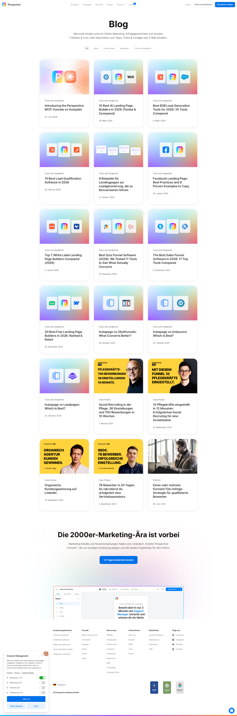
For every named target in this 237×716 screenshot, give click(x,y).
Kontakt (131, 640)
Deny (36, 706)
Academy (110, 649)
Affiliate (110, 635)
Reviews (99, 4)
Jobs (131, 4)
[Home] (11, 5)
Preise (110, 4)
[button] (75, 4)
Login (84, 658)
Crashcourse (112, 644)
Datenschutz (154, 640)
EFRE (130, 644)
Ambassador (112, 640)
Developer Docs (113, 672)
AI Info (131, 654)
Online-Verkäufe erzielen (63, 649)
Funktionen (86, 640)
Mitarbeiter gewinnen (61, 644)
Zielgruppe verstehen (61, 654)
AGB (150, 649)
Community (111, 654)
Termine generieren (61, 635)
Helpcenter (111, 658)
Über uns (132, 635)
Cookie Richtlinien (156, 635)
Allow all (26, 699)
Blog (108, 663)
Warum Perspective (90, 635)
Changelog (111, 668)
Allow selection (16, 706)
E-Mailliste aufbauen (61, 640)
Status (84, 654)
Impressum (153, 644)
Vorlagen (87, 4)
